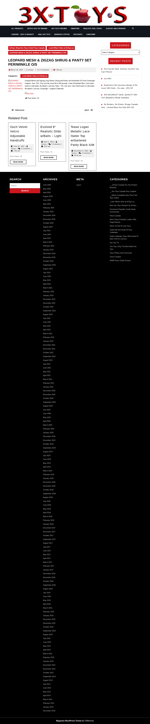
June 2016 (47, 596)
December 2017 (49, 528)
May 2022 (47, 326)
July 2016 (46, 593)
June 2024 (47, 234)
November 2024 (49, 219)
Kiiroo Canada (115, 216)
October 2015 (48, 627)
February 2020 (48, 429)
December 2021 (49, 345)
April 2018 (47, 513)
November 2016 (49, 577)
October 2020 (48, 398)
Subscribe (90, 34)
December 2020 (49, 391)
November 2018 (49, 486)
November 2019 (49, 440)
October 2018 (48, 490)
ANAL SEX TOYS (44, 34)
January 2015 (48, 661)
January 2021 (48, 387)
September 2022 (49, 311)
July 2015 (46, 638)
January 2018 (48, 524)
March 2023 (47, 288)
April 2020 (47, 421)
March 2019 (47, 471)
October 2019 (48, 444)
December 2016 (49, 574)
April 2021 (47, 375)
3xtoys (31, 70)
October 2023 (48, 261)
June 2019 (47, 459)
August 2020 (48, 406)
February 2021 (48, 383)
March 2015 (47, 654)
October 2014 (48, 673)
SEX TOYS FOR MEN (59, 28)
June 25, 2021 (18, 146)
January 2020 (48, 433)
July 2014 (46, 684)
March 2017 (47, 562)
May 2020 (47, 417)
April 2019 (47, 467)
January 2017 (48, 570)
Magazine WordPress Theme (69, 721)
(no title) (107, 78)
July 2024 (46, 231)
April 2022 (47, 330)
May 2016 (47, 600)
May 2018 (47, 509)
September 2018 (49, 494)
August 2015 (48, 634)
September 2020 (49, 402)
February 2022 (48, 337)
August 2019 (48, 452)
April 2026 (47, 192)
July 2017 (46, 547)
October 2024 (48, 223)
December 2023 (49, 253)
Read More (19, 162)
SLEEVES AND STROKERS (116, 28)
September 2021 (49, 356)
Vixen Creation (115, 257)
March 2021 (47, 379)
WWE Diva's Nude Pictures (120, 260)
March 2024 (47, 242)
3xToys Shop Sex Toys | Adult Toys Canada (27, 48)
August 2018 (48, 497)
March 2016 (47, 608)
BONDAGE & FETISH (61, 34)
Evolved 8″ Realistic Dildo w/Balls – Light (50, 131)
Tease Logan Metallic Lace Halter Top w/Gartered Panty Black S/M (82, 136)
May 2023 (47, 280)
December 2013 (49, 711)
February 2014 (48, 703)
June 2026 (47, 185)
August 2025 (48, 196)
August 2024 (48, 227)
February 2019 (48, 474)
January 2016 (48, 615)
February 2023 (48, 292)
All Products (17, 28)
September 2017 (49, 539)
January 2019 (48, 478)
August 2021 (48, 360)
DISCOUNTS (77, 34)
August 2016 (48, 589)
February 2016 (48, 612)
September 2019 (49, 448)
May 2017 (47, 555)
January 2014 (48, 707)
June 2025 (47, 200)
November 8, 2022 (81, 151)
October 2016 (48, 581)
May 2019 (47, 463)
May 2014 (47, 692)
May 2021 (47, 372)
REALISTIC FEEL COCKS (92, 28)
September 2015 (49, 631)
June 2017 (47, 551)
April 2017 (47, 558)
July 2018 (46, 501)
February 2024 (48, 246)
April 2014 (47, 695)
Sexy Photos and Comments (121, 253)
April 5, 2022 (49, 142)
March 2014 (47, 699)
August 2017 (48, 543)
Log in (78, 185)
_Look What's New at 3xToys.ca (61, 48)
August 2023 (48, 269)
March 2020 (47, 425)
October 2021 (48, 352)
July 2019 (46, 455)
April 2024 (47, 238)
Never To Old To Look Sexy (120, 226)
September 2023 (49, 265)
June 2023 (47, 276)
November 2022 (49, 303)
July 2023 (46, 273)
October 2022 (48, 307)
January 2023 (48, 295)
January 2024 (48, 250)
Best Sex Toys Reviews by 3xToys (123, 205)
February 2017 (48, 566)
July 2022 (46, 318)
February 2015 (48, 657)
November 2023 (49, 257)
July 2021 (46, 364)
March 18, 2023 (17, 70)
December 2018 (49, 482)
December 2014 (49, 665)
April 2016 (47, 604)
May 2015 (47, 646)
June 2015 (47, 642)
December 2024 (49, 215)
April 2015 (47, 650)
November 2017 (49, 532)
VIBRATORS (75, 28)
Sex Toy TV (114, 243)
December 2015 (49, 619)
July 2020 (46, 410)
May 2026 (47, 189)
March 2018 (47, 516)
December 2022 (49, 299)
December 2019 (49, 436)
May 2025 (47, 204)
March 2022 (47, 334)
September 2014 (49, 676)
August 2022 (48, 314)
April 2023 (47, 284)
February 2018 (48, 520)
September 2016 (49, 585)
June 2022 (47, 322)
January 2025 (48, 212)
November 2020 (49, 394)
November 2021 (49, 349)
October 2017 (48, 535)
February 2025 (48, 208)
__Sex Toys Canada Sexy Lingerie (123, 191)
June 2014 (47, 688)
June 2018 (47, 505)
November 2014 (49, 669)
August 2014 (48, 680)
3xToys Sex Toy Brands (37, 28)
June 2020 (47, 413)
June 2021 (47, 368)
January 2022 (48, 341)
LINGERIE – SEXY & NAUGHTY (22, 34)
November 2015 (49, 623)
